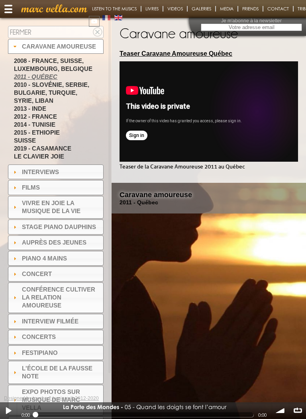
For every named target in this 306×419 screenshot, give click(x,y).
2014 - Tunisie (34, 124)
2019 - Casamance (42, 148)
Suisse (25, 140)
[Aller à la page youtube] (94, 21)
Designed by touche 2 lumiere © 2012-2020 (51, 398)
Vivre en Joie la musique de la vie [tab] (51, 207)
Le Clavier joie (39, 156)
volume (280, 410)
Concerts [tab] (39, 336)
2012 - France (35, 116)
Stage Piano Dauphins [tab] (59, 226)
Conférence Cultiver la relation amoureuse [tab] (58, 297)
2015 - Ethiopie (37, 132)
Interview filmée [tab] (50, 321)
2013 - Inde (30, 108)
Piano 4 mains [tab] (44, 258)
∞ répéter (297, 410)
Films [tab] (31, 187)
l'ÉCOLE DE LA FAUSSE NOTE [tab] (57, 372)
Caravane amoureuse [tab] (59, 46)
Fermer (20, 32)
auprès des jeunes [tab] (54, 242)
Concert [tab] (37, 273)
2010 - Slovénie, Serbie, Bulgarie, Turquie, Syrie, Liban (51, 92)
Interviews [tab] (40, 171)
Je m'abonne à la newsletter (251, 20)
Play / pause (8, 410)
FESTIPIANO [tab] (40, 352)
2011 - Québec (35, 76)
